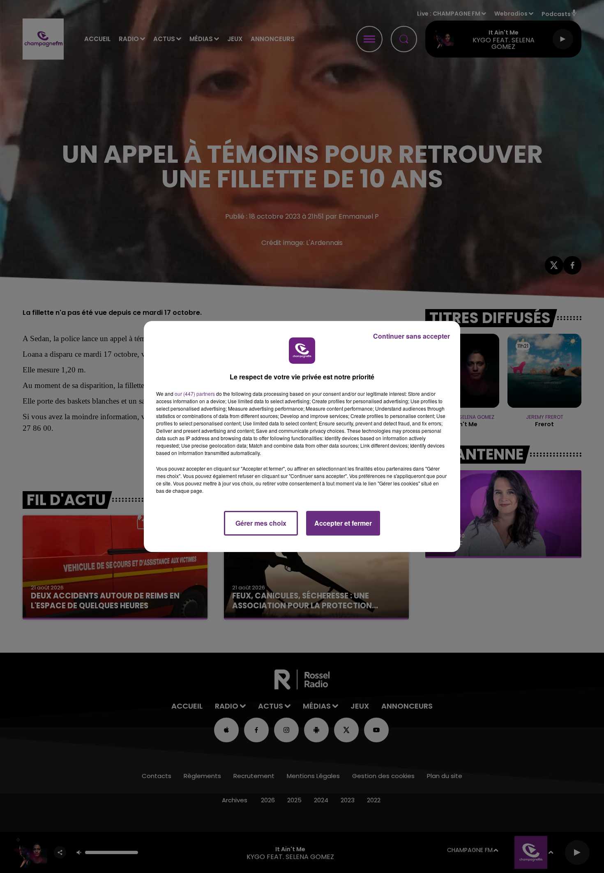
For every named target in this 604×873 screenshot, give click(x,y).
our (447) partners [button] (195, 393)
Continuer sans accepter (411, 336)
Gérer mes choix (260, 523)
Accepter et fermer (343, 523)
